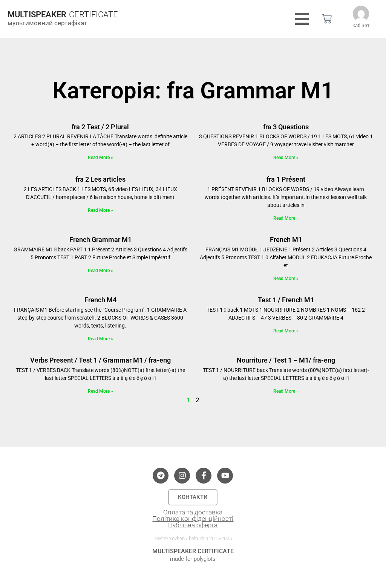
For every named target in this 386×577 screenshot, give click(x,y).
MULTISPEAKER (37, 14)
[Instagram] (182, 476)
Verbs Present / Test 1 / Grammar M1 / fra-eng (100, 360)
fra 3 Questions (286, 127)
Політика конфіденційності (192, 518)
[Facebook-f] (203, 476)
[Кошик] (327, 19)
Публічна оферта (193, 525)
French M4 (100, 300)
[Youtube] (225, 476)
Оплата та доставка (192, 512)
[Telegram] (160, 476)
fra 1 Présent (286, 179)
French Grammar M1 (100, 239)
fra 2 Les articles (100, 179)
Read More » (100, 157)
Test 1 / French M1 (286, 300)
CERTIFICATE (93, 14)
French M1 (286, 239)
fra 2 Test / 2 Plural (100, 127)
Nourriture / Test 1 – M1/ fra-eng (286, 360)
